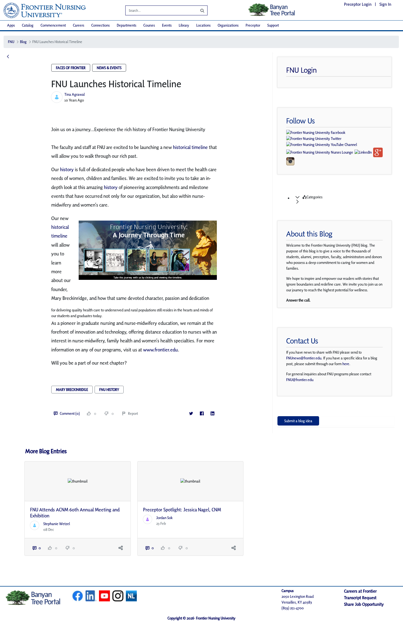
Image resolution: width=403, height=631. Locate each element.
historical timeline (190, 147)
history (67, 169)
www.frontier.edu (160, 350)
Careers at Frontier (360, 591)
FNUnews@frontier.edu (303, 358)
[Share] (121, 548)
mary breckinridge (72, 389)
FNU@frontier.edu (299, 379)
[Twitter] (191, 413)
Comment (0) (70, 413)
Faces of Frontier (71, 67)
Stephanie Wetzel (56, 523)
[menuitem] (11, 25)
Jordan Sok (164, 517)
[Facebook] (202, 413)
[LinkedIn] (212, 413)
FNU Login (301, 70)
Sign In (385, 4)
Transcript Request (360, 598)
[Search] (198, 10)
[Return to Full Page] (8, 56)
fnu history (109, 389)
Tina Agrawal (74, 94)
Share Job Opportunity (364, 604)
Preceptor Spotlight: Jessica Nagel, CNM (182, 509)
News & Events (109, 67)
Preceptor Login (357, 4)
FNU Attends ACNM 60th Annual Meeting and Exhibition (75, 512)
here (345, 363)
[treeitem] (341, 199)
